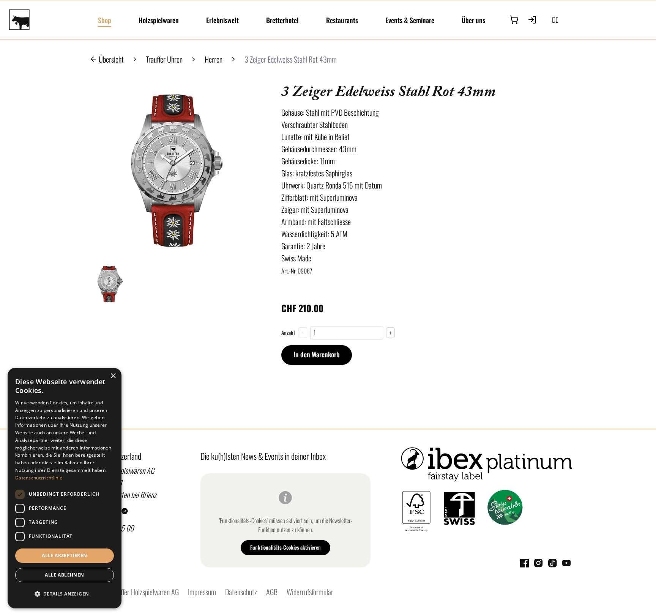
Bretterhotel (282, 20)
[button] (64, 594)
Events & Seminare (409, 20)
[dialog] (64, 488)
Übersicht (111, 59)
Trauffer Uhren (164, 59)
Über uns (473, 20)
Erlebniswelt (222, 20)
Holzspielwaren (159, 20)
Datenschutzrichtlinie (38, 478)
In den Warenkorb (316, 354)
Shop (104, 20)
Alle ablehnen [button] (64, 575)
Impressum (202, 591)
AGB (272, 591)
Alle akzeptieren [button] (64, 555)
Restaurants (342, 20)
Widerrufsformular (310, 591)
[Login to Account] (532, 19)
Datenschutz (241, 591)
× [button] (113, 376)
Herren (213, 59)
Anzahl (288, 332)
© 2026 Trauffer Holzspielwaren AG (132, 591)
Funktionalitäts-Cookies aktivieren (285, 547)
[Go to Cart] (514, 19)
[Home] (49, 19)
